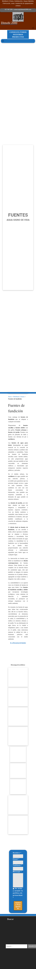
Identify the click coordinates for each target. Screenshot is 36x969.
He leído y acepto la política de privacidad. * (18, 893)
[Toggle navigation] (33, 28)
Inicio (10, 396)
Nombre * (17, 853)
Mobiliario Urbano (18, 396)
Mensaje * (17, 871)
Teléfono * (17, 865)
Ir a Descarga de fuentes (18, 643)
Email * (16, 859)
